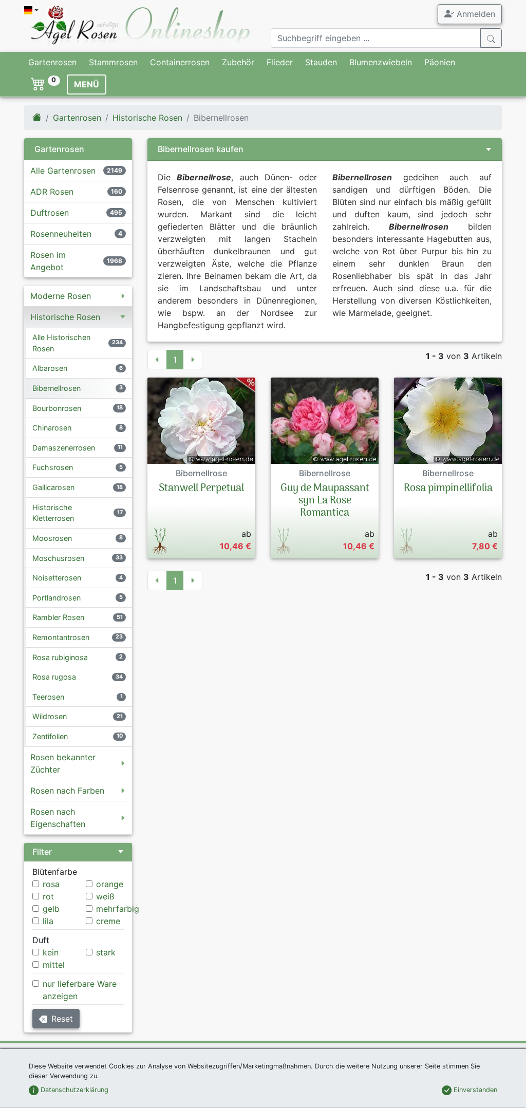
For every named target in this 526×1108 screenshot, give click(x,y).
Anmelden (474, 14)
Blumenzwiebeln (380, 62)
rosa (51, 884)
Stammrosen (113, 62)
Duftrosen (49, 213)
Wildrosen (49, 716)
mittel (54, 965)
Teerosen (48, 696)
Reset (62, 1018)
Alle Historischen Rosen (61, 343)
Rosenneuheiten (60, 234)
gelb (51, 909)
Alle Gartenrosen (63, 170)
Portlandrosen (56, 597)
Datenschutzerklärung (73, 1090)
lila (48, 921)
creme (108, 921)
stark (106, 952)
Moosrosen (52, 538)
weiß (105, 896)
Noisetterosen (56, 577)
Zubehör (238, 62)
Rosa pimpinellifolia (448, 488)
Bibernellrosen (56, 388)
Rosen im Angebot (48, 261)
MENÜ (86, 84)
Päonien (439, 62)
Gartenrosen (52, 62)
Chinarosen (51, 427)
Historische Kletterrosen (53, 513)
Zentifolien (50, 736)
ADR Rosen (51, 191)
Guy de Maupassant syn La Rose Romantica (324, 500)
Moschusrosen (58, 558)
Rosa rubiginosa (60, 657)
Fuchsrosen (52, 467)
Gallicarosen (53, 487)
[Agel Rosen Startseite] (37, 117)
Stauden (321, 62)
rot (48, 896)
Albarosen (49, 368)
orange (109, 884)
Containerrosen (180, 62)
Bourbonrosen (56, 408)
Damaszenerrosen (63, 447)
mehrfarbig (117, 909)
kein (51, 952)
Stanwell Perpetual (201, 488)
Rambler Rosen (58, 617)
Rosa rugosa (54, 676)
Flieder (280, 62)
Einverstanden (474, 1090)
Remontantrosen (60, 637)
